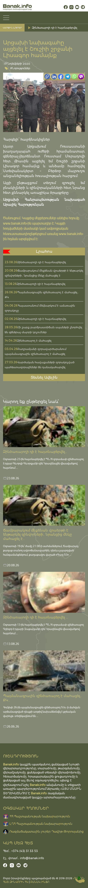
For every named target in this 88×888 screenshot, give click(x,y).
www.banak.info (15, 223)
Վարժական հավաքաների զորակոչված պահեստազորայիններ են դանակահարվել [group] (59, 27)
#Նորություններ (20, 68)
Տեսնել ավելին (44, 377)
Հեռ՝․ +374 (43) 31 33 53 (20, 851)
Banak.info (39, 793)
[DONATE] (80, 880)
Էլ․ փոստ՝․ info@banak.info (23, 858)
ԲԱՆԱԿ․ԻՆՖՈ (39, 881)
